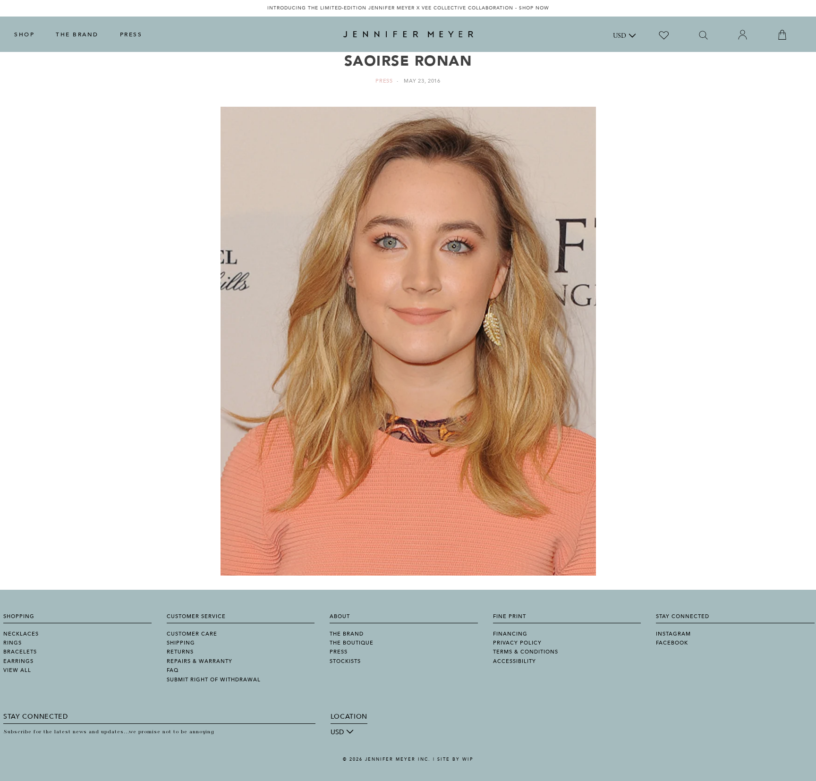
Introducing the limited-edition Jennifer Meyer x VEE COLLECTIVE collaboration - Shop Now (408, 8)
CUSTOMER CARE (192, 633)
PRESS (131, 34)
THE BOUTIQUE (352, 642)
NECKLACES (21, 633)
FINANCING (510, 633)
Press (384, 81)
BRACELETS (20, 651)
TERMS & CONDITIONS (525, 651)
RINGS (12, 642)
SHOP (24, 34)
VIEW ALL (17, 670)
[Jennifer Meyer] (408, 34)
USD (619, 36)
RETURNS (180, 651)
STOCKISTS (345, 661)
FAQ (172, 670)
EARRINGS (18, 661)
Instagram (673, 633)
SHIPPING (181, 642)
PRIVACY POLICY (517, 642)
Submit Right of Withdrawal (214, 679)
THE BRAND (77, 34)
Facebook (672, 642)
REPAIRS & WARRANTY (199, 661)
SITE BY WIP (455, 759)
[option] (408, 8)
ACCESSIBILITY (514, 661)
